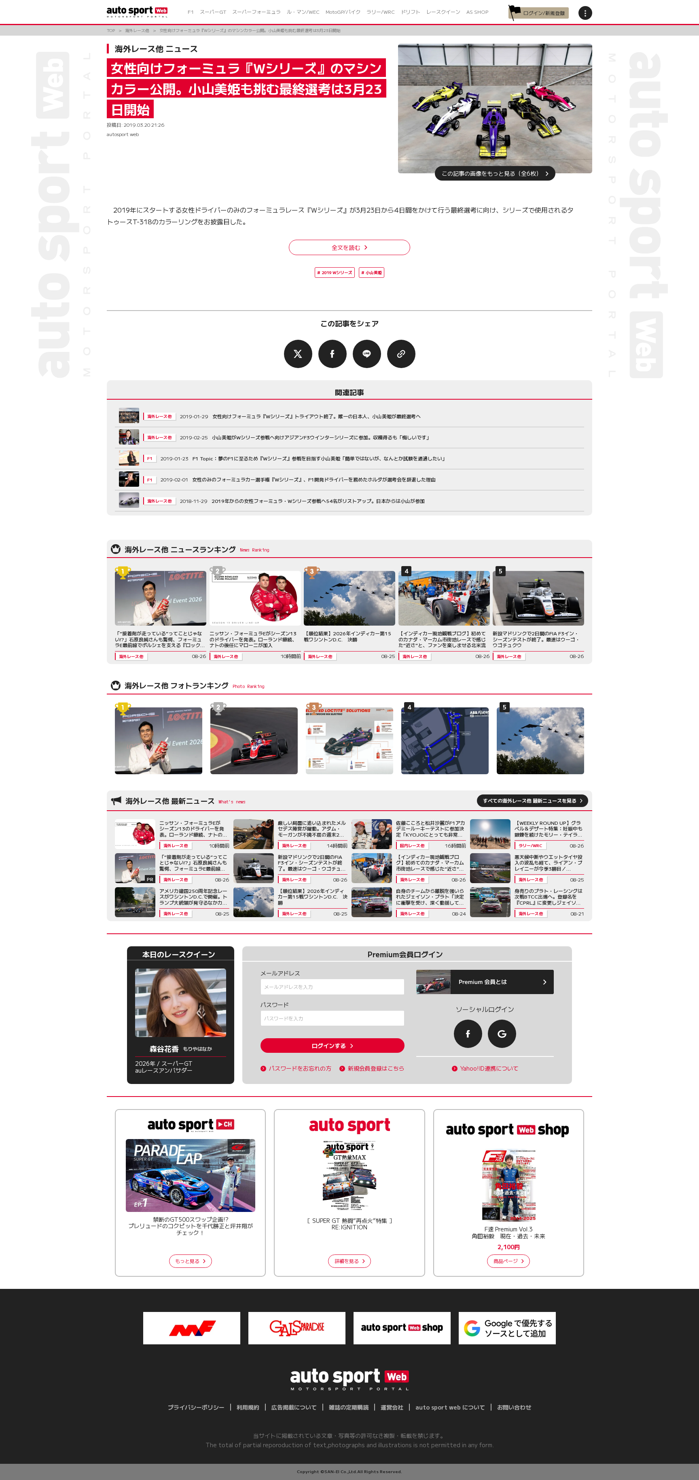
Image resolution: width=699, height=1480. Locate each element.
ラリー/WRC (380, 11)
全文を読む (346, 247)
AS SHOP (477, 11)
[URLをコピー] (401, 354)
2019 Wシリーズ (337, 272)
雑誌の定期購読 (349, 1407)
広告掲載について (294, 1407)
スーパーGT (213, 11)
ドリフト (410, 11)
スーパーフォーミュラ (256, 11)
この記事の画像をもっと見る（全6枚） (492, 173)
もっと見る (187, 1260)
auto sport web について (450, 1407)
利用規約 (248, 1407)
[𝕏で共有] (298, 354)
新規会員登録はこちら (376, 1068)
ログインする (329, 1045)
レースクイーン (443, 11)
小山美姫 (374, 272)
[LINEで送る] (367, 354)
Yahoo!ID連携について (489, 1068)
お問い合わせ (514, 1407)
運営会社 (392, 1407)
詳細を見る (347, 1260)
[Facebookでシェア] (332, 354)
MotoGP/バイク (343, 11)
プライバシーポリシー (196, 1407)
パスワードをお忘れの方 (300, 1068)
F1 (191, 11)
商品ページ (506, 1260)
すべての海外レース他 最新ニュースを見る (529, 800)
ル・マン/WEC (303, 11)
